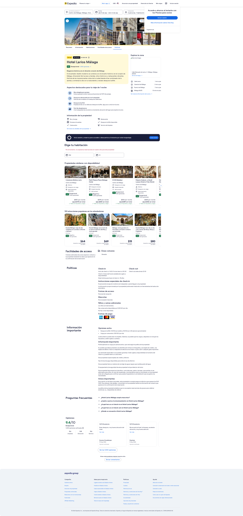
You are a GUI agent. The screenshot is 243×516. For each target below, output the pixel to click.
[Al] (109, 155)
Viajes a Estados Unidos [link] (100, 491)
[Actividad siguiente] (161, 229)
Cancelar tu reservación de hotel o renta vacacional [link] (166, 485)
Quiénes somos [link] (69, 482)
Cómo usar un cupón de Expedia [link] (161, 494)
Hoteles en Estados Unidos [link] (101, 485)
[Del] (79, 155)
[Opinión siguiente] (157, 434)
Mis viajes (159, 3)
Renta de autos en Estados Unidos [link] (102, 497)
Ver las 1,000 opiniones (107, 450)
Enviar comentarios (113, 459)
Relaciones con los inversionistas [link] (73, 494)
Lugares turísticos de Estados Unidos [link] (103, 482)
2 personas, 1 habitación (136, 13)
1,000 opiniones (84, 66)
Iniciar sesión (174, 3)
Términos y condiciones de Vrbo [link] (131, 494)
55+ (157, 42)
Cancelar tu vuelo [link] (157, 488)
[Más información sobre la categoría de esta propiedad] (89, 57)
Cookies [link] (125, 485)
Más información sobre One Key (162, 23)
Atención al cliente (147, 3)
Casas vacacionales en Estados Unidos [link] (103, 488)
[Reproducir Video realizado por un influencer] (125, 24)
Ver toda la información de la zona (140, 94)
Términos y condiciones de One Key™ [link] (133, 491)
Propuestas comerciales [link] (71, 491)
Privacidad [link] (126, 482)
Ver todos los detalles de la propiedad (78, 128)
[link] (162, 30)
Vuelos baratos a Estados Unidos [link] (102, 494)
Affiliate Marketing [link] (69, 501)
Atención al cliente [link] (157, 482)
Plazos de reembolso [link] (158, 491)
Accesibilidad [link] (126, 497)
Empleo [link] (67, 485)
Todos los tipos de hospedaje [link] (101, 501)
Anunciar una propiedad (130, 3)
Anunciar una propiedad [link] (71, 488)
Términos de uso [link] (127, 488)
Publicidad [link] (67, 497)
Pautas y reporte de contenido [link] (131, 504)
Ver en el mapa (136, 75)
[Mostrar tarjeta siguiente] (161, 185)
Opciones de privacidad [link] (129, 501)
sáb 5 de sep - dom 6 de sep (108, 13)
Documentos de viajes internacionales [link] (162, 497)
